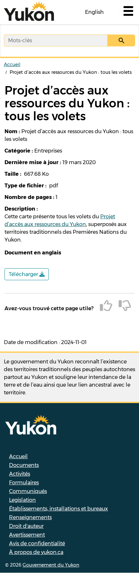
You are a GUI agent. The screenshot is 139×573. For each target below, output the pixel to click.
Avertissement (27, 535)
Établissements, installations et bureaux (58, 509)
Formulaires (24, 482)
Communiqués (28, 491)
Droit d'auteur (26, 526)
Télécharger (24, 274)
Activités (19, 474)
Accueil (12, 64)
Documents (24, 465)
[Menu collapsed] (127, 12)
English (94, 12)
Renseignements (30, 517)
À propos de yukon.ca (36, 552)
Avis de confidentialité (37, 543)
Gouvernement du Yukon (51, 565)
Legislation (22, 500)
